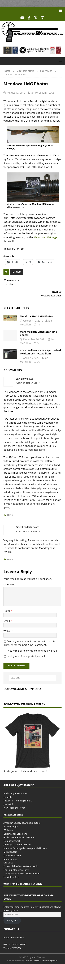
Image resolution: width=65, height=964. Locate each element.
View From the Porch (14, 807)
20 (38, 361)
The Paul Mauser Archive (16, 869)
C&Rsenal (8, 830)
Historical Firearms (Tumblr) (17, 800)
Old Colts (8, 862)
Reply (10, 515)
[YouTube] (22, 17)
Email (7, 620)
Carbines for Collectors (15, 833)
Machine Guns (25, 71)
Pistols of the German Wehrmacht (20, 866)
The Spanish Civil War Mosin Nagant (21, 873)
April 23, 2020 (31, 357)
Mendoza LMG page (45, 237)
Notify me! (12, 920)
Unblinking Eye (11, 877)
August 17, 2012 (16, 92)
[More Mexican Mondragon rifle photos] (10, 335)
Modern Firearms (12, 855)
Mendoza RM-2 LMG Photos (36, 316)
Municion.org (10, 858)
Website (8, 631)
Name (7, 610)
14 (38, 324)
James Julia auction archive (17, 844)
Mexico (16, 271)
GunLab (7, 796)
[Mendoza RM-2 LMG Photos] (10, 318)
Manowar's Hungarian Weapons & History (25, 848)
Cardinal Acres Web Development (41, 960)
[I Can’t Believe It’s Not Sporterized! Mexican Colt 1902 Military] (10, 354)
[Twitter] (36, 17)
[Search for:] (32, 678)
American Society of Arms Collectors (21, 822)
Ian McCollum (39, 92)
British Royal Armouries (15, 793)
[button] (60, 10)
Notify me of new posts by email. (27, 656)
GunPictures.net (11, 840)
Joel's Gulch (9, 804)
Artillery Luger (10, 826)
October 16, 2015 (33, 320)
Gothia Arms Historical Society (18, 837)
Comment (9, 584)
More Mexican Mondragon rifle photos (38, 333)
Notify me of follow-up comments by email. (33, 650)
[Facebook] (29, 17)
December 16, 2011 (34, 339)
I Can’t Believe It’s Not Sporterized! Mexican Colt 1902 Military (41, 352)
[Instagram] (43, 17)
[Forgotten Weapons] (32, 41)
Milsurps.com (10, 851)
